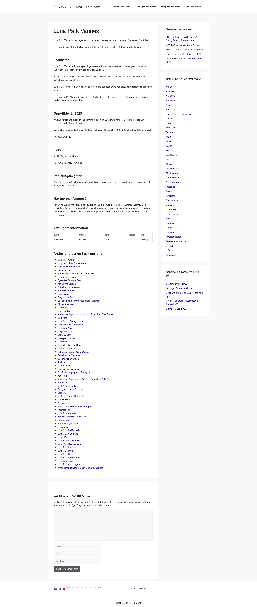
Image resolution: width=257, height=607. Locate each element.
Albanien (170, 91)
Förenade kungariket (176, 241)
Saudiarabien (172, 200)
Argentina (170, 95)
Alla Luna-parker (193, 6)
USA (168, 250)
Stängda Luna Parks (170, 6)
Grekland (170, 132)
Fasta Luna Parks (122, 6)
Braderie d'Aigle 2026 (176, 283)
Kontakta (141, 588)
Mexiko (169, 163)
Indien (169, 136)
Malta (168, 159)
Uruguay (170, 245)
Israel (169, 141)
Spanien (170, 218)
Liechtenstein (172, 154)
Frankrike (170, 127)
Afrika (169, 86)
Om (133, 588)
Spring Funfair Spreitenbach (180, 40)
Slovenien (171, 209)
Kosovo (169, 150)
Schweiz (170, 223)
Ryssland (170, 195)
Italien (169, 145)
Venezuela (171, 254)
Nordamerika (172, 177)
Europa (169, 123)
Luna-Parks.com (87, 6)
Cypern (169, 118)
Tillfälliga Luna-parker (145, 6)
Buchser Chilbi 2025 (176, 308)
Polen (169, 191)
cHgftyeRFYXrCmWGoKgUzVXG (182, 36)
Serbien (170, 204)
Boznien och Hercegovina (179, 113)
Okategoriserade (174, 236)
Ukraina (170, 232)
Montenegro (172, 173)
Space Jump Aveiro (189, 44)
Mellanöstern (172, 168)
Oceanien (170, 186)
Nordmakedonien (174, 182)
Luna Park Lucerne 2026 (189, 53)
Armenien (170, 100)
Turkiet (169, 227)
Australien (171, 109)
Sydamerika (172, 213)
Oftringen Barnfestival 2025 (179, 288)
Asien (169, 104)
